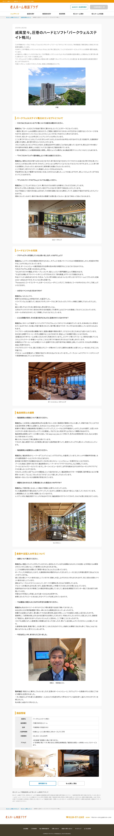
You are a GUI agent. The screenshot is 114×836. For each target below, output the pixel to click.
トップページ (15, 14)
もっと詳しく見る (71, 783)
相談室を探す (46, 14)
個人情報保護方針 (44, 828)
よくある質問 (87, 828)
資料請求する (42, 783)
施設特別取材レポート (26, 17)
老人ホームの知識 (97, 14)
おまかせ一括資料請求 (79, 7)
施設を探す (30, 14)
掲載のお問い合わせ (67, 828)
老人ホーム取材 (78, 14)
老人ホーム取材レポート (26, 808)
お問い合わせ (55, 828)
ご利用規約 (34, 828)
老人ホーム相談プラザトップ (12, 17)
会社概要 (25, 828)
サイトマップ (78, 828)
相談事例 (62, 14)
